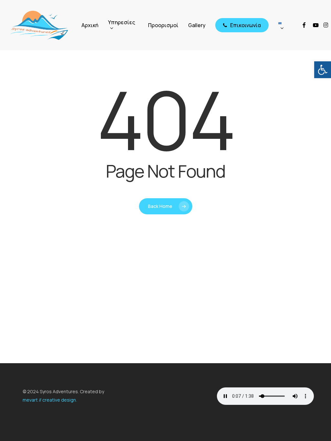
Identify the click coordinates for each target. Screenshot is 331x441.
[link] (322, 69)
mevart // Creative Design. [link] (50, 400)
